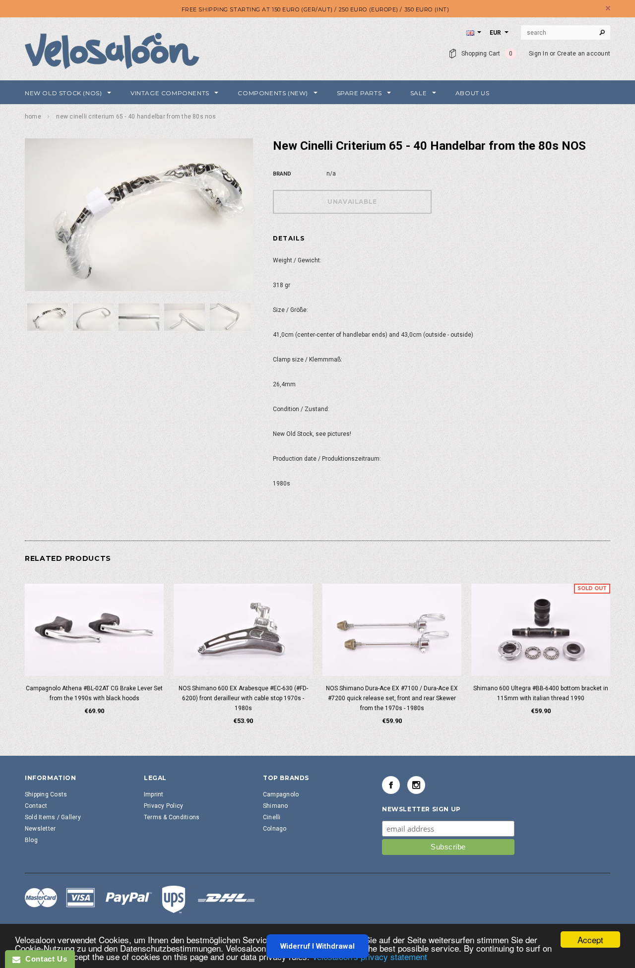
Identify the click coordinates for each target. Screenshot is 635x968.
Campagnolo (281, 794)
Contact (36, 805)
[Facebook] (391, 785)
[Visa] (140, 899)
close (608, 8)
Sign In (538, 53)
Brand (282, 174)
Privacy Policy (163, 805)
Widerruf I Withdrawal (317, 946)
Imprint (154, 794)
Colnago (275, 828)
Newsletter (40, 828)
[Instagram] (416, 785)
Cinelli (272, 817)
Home (33, 116)
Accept (590, 939)
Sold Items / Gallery (53, 817)
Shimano (275, 805)
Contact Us (43, 959)
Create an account (583, 53)
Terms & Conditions (171, 817)
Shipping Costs (46, 794)
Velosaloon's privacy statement (369, 956)
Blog (31, 840)
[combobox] (565, 32)
